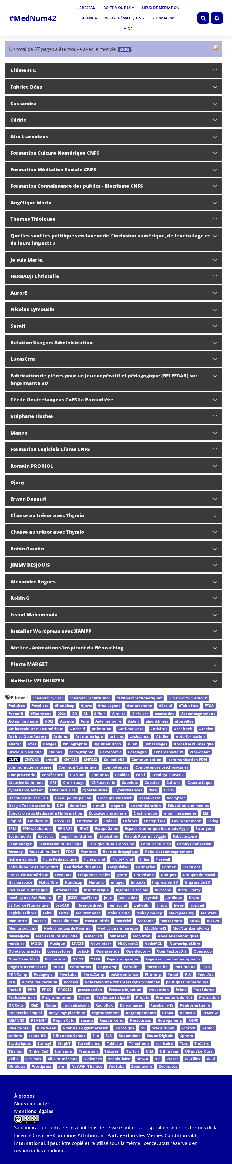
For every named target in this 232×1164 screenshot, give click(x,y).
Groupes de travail (199, 874)
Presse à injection (125, 989)
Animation (101, 728)
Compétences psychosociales (161, 767)
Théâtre (201, 1043)
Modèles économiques (177, 935)
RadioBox (104, 1005)
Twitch (132, 1051)
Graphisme (144, 874)
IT (59, 897)
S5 (143, 1028)
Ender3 (110, 820)
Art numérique (89, 736)
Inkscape (163, 889)
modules (16, 943)
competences (116, 767)
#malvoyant (109, 705)
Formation (146, 867)
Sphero (186, 1035)
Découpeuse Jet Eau (73, 797)
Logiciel (197, 905)
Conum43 (100, 774)
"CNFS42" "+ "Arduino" (90, 698)
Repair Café (63, 1020)
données (78, 805)
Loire (47, 913)
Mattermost (171, 920)
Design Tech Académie (29, 805)
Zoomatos (168, 1066)
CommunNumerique (77, 767)
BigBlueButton (107, 744)
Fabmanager (20, 843)
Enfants (130, 820)
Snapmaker (129, 1035)
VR (157, 1058)
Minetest (117, 935)
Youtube (116, 1066)
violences (93, 1058)
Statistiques (19, 1043)
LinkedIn (142, 905)
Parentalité (157, 966)
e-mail (98, 805)
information (66, 889)
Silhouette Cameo (69, 1035)
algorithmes (157, 721)
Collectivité (114, 759)
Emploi (14, 820)
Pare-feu (132, 966)
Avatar (14, 744)
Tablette (114, 1043)
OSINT (78, 959)
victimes (33, 1058)
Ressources (140, 1020)
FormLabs (191, 867)
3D (74, 713)
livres (179, 905)
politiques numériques (187, 981)
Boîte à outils (117, 7)
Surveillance (89, 1043)
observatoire (59, 951)
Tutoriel (111, 1051)
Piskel (172, 974)
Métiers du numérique (57, 935)
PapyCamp (107, 966)
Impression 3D (165, 882)
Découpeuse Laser (115, 797)
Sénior (208, 1028)
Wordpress (41, 1066)
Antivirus (158, 728)
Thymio (15, 1051)
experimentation (77, 836)
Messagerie (18, 935)
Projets (142, 997)
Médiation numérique (117, 928)
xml (61, 1066)
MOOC (36, 943)
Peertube (68, 974)
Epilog (212, 820)
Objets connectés (24, 951)
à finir (99, 713)
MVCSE (78, 943)
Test (184, 1043)
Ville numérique (63, 1058)
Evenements (19, 836)
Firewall (163, 859)
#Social (165, 705)
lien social (118, 905)
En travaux (87, 820)
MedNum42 (155, 928)
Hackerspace (20, 882)
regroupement (105, 1012)
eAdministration (145, 805)
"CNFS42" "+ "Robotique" (139, 698)
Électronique (145, 813)
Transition (88, 1051)
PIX (188, 974)
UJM (149, 1051)
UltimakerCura (199, 1051)
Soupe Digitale (160, 1035)
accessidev (164, 713)
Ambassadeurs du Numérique (35, 728)
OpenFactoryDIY (172, 951)
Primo (181, 989)
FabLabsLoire (185, 836)
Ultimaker (170, 1051)
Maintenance (88, 913)
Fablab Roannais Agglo (145, 836)
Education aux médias (188, 805)
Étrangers (204, 828)
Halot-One (48, 882)
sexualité (37, 1035)
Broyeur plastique (25, 751)
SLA (109, 1035)
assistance (139, 736)
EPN (12, 828)
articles (117, 736)
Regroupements (141, 1012)
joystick (151, 897)
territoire (164, 1043)
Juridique (173, 897)
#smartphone (139, 705)
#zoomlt (15, 713)
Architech (183, 728)
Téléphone (139, 1043)
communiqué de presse (29, 767)
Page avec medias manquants (172, 959)
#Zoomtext (40, 713)
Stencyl (44, 1043)
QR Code (16, 1005)
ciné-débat (200, 751)
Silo (96, 1035)
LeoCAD (62, 905)
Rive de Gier (19, 1028)
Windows (16, 1066)
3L (86, 713)
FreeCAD (63, 874)
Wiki (211, 1058)
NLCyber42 (128, 943)
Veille (13, 1058)
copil (140, 774)
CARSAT (55, 751)
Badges (49, 744)
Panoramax (80, 966)
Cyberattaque (200, 782)
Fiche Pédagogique (59, 859)
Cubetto (152, 782)
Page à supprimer (123, 959)
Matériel (123, 920)
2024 (62, 713)
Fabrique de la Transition (111, 843)
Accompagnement (198, 713)
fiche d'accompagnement (168, 851)
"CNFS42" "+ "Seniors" (188, 698)
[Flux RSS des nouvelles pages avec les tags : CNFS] (216, 47)
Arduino (60, 736)
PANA (58, 966)
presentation (90, 989)
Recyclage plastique (67, 1012)
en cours (62, 820)
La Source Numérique (28, 905)
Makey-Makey (181, 913)
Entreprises (154, 820)
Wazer (172, 1058)
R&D (35, 1005)
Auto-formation (190, 736)
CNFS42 (70, 759)
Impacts (138, 882)
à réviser (140, 713)
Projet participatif (113, 997)
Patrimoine (185, 966)
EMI (206, 813)
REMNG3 (16, 1020)
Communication (147, 759)
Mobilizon (142, 935)
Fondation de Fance (83, 867)
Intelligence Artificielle (29, 897)
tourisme (63, 1051)
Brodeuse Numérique (194, 744)
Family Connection (194, 843)
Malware (209, 913)
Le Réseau (86, 7)
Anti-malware (131, 728)
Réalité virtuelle (195, 1005)
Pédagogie (43, 974)
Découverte (149, 797)
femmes (88, 851)
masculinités (97, 920)
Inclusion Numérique (28, 889)
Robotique (125, 1028)
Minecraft (93, 935)
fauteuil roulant (44, 851)
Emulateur (38, 820)
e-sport (117, 805)
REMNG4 (38, 1020)
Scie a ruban (163, 1028)
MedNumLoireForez (191, 928)
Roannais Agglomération (86, 1028)
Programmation (57, 997)
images (117, 882)
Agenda (89, 18)
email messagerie (180, 813)
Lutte (64, 913)
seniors (15, 1035)
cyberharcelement (25, 790)
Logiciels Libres (22, 913)
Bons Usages (155, 744)
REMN (167, 1012)
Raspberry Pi (161, 1005)
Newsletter (100, 943)
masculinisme (65, 920)
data (153, 790)
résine (87, 1020)
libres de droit (89, 905)
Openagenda (108, 951)
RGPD (193, 1020)
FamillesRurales (156, 843)
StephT (64, 1043)
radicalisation (76, 1005)
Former (169, 867)
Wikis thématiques (123, 18)
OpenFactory (138, 951)
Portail (14, 989)
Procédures (203, 989)
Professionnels (21, 997)
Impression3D (197, 882)
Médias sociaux (22, 928)
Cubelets (130, 782)
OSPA (95, 959)
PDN (206, 966)
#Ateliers (39, 705)
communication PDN (187, 759)
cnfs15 (51, 759)
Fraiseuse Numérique (28, 874)
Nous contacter (31, 1103)
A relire (119, 713)
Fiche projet (94, 859)
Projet (84, 997)
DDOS (169, 790)
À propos (24, 1096)
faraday (15, 851)
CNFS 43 (32, 759)
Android (77, 728)
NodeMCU (153, 943)
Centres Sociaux (168, 751)
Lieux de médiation (160, 7)
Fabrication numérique (59, 843)
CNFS (13, 759)
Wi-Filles (192, 1058)
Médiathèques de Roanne (67, 928)
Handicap (73, 882)
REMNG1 (188, 1012)
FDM (70, 851)
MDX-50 (213, 920)
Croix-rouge (74, 782)
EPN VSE (65, 828)
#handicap (64, 705)
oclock (83, 951)
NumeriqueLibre (184, 943)
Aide (128, 28)
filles (144, 859)
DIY (60, 805)
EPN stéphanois (37, 828)
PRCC (46, 989)
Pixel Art (205, 974)
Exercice (46, 836)
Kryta (194, 897)
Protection (209, 997)
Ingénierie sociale (132, 889)
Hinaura (96, 882)
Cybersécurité (63, 790)
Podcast (71, 981)
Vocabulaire (119, 1058)
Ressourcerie (111, 1020)
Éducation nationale (108, 813)
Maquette (17, 920)
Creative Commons (25, 782)
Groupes (168, 874)
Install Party (189, 889)
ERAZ (84, 828)
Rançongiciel (131, 1005)
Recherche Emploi (25, 1012)
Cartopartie (111, 751)
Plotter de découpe (39, 981)
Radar (51, 1005)
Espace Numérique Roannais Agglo (157, 828)
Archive (206, 728)
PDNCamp (17, 974)
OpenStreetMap (23, 959)
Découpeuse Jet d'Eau (28, 797)
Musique (57, 943)
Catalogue (137, 751)
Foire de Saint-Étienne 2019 (33, 867)
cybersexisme (95, 790)
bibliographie (75, 744)
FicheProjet (123, 859)
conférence (52, 774)
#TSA (209, 705)
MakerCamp (118, 913)
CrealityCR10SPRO (168, 774)
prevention (158, 989)
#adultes (16, 705)
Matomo (146, 920)
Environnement (186, 820)
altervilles (184, 721)
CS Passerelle (103, 782)
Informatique (96, 889)
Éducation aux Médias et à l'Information (45, 813)
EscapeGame (106, 828)
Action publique (23, 721)
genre (122, 874)
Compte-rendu (21, 774)
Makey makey (149, 913)
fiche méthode (22, 859)
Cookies (122, 774)
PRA (31, 989)
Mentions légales (33, 1111)
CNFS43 (90, 759)
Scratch (188, 1028)
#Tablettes (188, 705)
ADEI (49, 721)
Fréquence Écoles (94, 874)
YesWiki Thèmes (87, 1066)
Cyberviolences (128, 790)
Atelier (162, 736)
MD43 (195, 920)
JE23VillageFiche (82, 897)
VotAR (142, 1058)
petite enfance (124, 974)
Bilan (133, 744)
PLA (11, 981)
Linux (161, 905)
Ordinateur (55, 959)
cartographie (81, 751)
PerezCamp (93, 974)
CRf (53, 782)
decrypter (176, 797)
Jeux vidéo (128, 897)
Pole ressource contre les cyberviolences (122, 981)
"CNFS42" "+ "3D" (48, 698)
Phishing (153, 974)
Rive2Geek (46, 1028)
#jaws (86, 705)
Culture (173, 782)
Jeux (108, 897)
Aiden (133, 721)
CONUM (77, 774)
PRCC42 (64, 989)
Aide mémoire (108, 721)
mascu (40, 920)
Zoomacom (163, 18)
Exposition (109, 836)
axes (32, 744)
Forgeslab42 (118, 867)
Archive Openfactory (27, 736)
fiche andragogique (120, 851)
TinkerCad (38, 1051)
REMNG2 (210, 1012)
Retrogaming (170, 1020)
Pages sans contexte (27, 966)
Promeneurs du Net (174, 997)
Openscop (203, 951)
